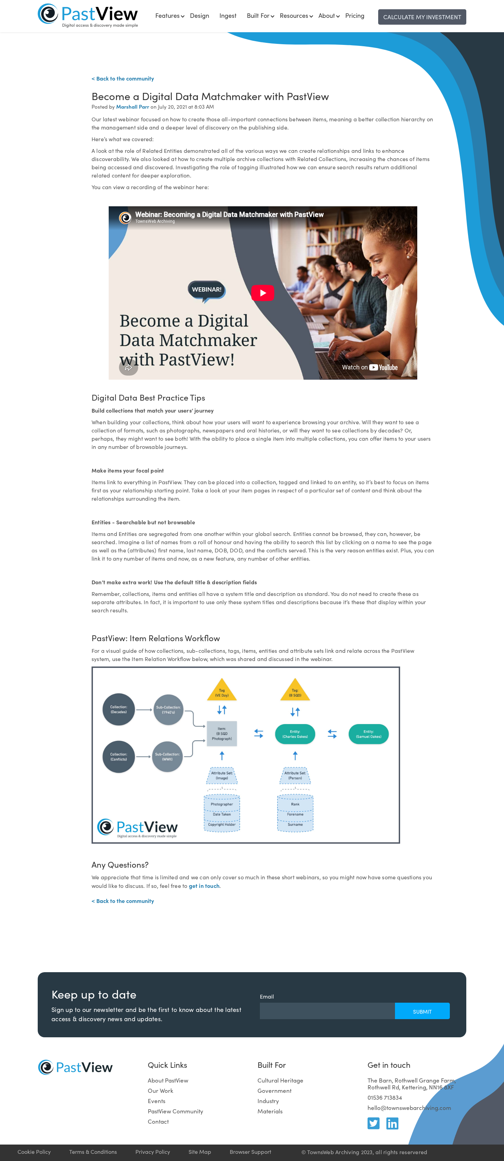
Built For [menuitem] (258, 15)
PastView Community (175, 1111)
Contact (158, 1121)
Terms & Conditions (93, 1151)
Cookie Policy (34, 1151)
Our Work (160, 1091)
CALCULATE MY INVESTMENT (422, 17)
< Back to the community (123, 78)
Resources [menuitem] (294, 15)
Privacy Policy (152, 1151)
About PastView (168, 1080)
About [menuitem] (327, 15)
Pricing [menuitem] (354, 15)
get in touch (204, 885)
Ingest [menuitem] (228, 15)
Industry (268, 1101)
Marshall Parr (132, 106)
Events (156, 1101)
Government (274, 1091)
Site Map (200, 1151)
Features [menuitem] (167, 15)
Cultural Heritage (280, 1080)
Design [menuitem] (199, 15)
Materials (270, 1111)
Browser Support (250, 1151)
